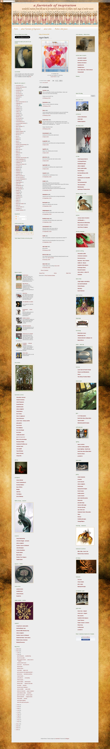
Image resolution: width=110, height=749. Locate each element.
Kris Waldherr (19, 427)
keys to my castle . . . (21, 657)
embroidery (18, 120)
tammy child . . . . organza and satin (24, 683)
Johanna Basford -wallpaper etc (85, 337)
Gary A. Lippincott (20, 416)
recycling (18, 192)
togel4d (44, 149)
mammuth (57, 738)
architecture (18, 90)
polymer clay (19, 187)
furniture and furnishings (21, 144)
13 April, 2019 (46, 136)
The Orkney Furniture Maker (84, 376)
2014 (17, 729)
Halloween (18, 152)
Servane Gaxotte (81, 507)
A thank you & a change (28, 333)
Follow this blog (86, 639)
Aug (18, 714)
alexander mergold (82, 58)
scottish (17, 193)
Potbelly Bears (81, 67)
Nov (18, 719)
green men (18, 149)
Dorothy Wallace (20, 484)
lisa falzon (18, 432)
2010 (17, 650)
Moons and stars (19, 175)
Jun (18, 710)
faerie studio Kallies (82, 168)
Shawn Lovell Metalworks (83, 372)
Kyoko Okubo (19, 552)
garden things (19, 146)
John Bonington (20, 547)
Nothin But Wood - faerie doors (23, 637)
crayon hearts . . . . (21, 676)
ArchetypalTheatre (82, 161)
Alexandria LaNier (82, 253)
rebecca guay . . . (21, 679)
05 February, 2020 (46, 250)
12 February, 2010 (46, 98)
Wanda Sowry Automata (21, 640)
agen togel (45, 246)
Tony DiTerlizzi (19, 451)
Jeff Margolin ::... (81, 220)
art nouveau (18, 93)
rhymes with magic (82, 505)
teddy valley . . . (26, 353)
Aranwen (80, 479)
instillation (18, 162)
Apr (18, 706)
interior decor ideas (20, 164)
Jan (18, 652)
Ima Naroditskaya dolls (83, 173)
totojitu (44, 181)
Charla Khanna (19, 593)
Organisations (19, 182)
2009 (17, 649)
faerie (17, 128)
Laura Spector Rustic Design (84, 369)
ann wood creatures (82, 60)
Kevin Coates (81, 491)
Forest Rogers (81, 170)
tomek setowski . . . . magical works (24, 696)
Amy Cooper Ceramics (83, 225)
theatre (17, 201)
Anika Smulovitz (81, 477)
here (30, 76)
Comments (19, 219)
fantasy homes (19, 133)
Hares (17, 154)
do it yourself (45, 82)
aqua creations (81, 444)
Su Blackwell (81, 627)
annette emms (19, 589)
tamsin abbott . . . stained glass (24, 681)
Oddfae (79, 180)
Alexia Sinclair (19, 480)
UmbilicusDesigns (82, 519)
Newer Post (41, 273)
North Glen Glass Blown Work (84, 418)
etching (17, 124)
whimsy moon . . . (21, 668)
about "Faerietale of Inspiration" (31, 29)
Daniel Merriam (19, 404)
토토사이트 (45, 264)
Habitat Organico (81, 121)
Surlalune (80, 274)
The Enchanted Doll (82, 182)
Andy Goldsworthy (20, 538)
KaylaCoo (18, 596)
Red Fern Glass (81, 453)
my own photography (20, 179)
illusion (17, 156)
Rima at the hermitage (21, 439)
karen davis (19, 425)
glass (17, 147)
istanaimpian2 (46, 226)
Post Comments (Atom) (50, 275)
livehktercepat (46, 218)
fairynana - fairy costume (83, 260)
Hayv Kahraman (20, 418)
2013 (17, 727)
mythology (18, 180)
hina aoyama (81, 615)
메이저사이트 (45, 254)
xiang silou (18, 455)
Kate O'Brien (19, 487)
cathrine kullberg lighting (83, 446)
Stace (44, 110)
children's (18, 108)
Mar (18, 704)
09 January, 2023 (46, 259)
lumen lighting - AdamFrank (84, 449)
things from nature (20, 203)
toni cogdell (19, 448)
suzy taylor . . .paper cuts (22, 670)
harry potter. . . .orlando (22, 698)
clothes (17, 111)
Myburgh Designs (82, 586)
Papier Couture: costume (83, 622)
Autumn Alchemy (20, 399)
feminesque (80, 486)
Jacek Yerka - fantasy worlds (23, 420)
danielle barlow (19, 406)
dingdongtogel (46, 210)
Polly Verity (80, 625)
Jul (18, 712)
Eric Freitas (19, 413)
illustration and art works (21, 157)
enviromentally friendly (21, 123)
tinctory (79, 516)
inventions (18, 165)
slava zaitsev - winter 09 (83, 272)
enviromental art (19, 121)
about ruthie (47, 29)
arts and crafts (19, 95)
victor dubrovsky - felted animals (85, 69)
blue (17, 100)
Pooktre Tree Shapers (21, 557)
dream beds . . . (20, 666)
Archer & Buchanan (82, 116)
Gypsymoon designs (82, 488)
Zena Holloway (19, 496)
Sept (18, 716)
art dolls (17, 92)
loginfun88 (45, 165)
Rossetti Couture (81, 269)
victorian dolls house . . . (22, 662)
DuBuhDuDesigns (82, 163)
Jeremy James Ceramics (83, 218)
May (18, 708)
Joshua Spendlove (20, 550)
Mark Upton (19, 554)
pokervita (45, 157)
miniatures (18, 174)
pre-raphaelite (19, 188)
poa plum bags (81, 502)
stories (17, 198)
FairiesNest (45, 102)
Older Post (68, 273)
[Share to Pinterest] (62, 80)
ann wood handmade (82, 283)
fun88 (44, 235)
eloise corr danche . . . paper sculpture (25, 691)
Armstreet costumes (82, 255)
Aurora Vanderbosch (21, 482)
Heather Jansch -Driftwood (22, 545)
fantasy (17, 129)
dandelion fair (81, 65)
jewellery (18, 167)
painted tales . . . (26, 275)
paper (17, 183)
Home (16, 29)
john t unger (80, 584)
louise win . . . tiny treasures (23, 664)
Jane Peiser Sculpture (83, 227)
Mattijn (17, 489)
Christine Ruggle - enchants (22, 540)
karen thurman (81, 290)
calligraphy (18, 103)
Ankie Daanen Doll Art (83, 159)
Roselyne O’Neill (20, 441)
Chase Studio (81, 581)
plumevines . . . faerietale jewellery (24, 674)
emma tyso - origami (82, 613)
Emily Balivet (19, 411)
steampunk (18, 197)
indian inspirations (20, 159)
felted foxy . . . (25, 293)
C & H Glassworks (82, 415)
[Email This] (55, 80)
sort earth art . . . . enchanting (23, 677)
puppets (17, 190)
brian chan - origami (82, 611)
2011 (17, 724)
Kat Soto (80, 175)
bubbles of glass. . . (27, 318)
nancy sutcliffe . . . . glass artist (23, 689)
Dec (18, 721)
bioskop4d (45, 202)
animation (18, 88)
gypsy (17, 151)
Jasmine (44, 90)
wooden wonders (20, 210)
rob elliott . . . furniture (21, 685)
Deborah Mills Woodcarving (22, 630)
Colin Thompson (20, 402)
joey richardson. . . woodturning (24, 656)
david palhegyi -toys (21, 628)
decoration (18, 115)
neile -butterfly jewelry (83, 498)
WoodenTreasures (20, 642)
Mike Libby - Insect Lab (83, 551)
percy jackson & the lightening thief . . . (25, 672)
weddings (18, 208)
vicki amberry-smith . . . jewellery (24, 692)
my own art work (19, 177)
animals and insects (20, 87)
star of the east (81, 509)
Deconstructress (81, 258)
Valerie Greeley (19, 453)
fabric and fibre (19, 126)
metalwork (18, 172)
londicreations (81, 493)
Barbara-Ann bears (82, 62)
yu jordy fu (80, 456)
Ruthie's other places (61, 29)
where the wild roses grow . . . (23, 702)
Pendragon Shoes (82, 267)
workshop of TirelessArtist (84, 189)
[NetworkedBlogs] (85, 637)
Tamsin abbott (81, 420)
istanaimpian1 (46, 133)
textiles (17, 200)
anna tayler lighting (21, 700)
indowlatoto (45, 194)
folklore (17, 139)
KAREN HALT (19, 591)
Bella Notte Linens (82, 333)
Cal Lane (80, 579)
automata (18, 97)
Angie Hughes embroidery (84, 281)
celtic (17, 105)
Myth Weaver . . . (26, 283)
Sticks (79, 374)
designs (17, 116)
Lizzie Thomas (81, 620)
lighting (17, 169)
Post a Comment (44, 270)
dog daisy (80, 288)
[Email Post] (53, 80)
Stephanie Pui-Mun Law (21, 444)
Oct (18, 717)
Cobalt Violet (45, 119)
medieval (18, 170)
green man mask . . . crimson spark (24, 694)
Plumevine (80, 500)
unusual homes (19, 206)
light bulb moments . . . (27, 325)
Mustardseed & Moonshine (84, 222)
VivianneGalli (81, 72)
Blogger (67, 738)
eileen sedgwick (20, 409)
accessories (18, 85)
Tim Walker (19, 494)
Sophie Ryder (19, 559)
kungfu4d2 (45, 141)
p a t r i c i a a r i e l (20, 437)
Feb (18, 654)
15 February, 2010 (46, 128)
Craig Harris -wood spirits (22, 626)
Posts (18, 216)
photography (19, 185)
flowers (17, 138)
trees (17, 205)
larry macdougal (20, 430)
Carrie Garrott (81, 481)
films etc (17, 134)
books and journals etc (21, 101)
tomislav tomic (19, 446)
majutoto (45, 173)
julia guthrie (19, 423)
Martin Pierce (81, 340)
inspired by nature (20, 161)
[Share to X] (59, 80)
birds (17, 98)
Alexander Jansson (20, 397)
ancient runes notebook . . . (23, 687)
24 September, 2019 (47, 176)
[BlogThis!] (57, 80)
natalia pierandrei (20, 434)
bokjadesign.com (81, 335)
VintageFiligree (81, 521)
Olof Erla (18, 491)
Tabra (79, 514)
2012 (17, 725)
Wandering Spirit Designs (83, 422)
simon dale (80, 119)
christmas (18, 110)
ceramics (18, 106)
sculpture (18, 195)
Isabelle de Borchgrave (83, 265)
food (17, 141)
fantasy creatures (19, 131)
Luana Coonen (81, 495)
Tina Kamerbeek (81, 184)
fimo (17, 136)
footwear (18, 142)
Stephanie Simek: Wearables (84, 512)
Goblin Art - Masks (82, 262)
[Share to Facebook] (60, 80)
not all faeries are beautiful (84, 177)
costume (18, 113)
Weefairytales (81, 187)
